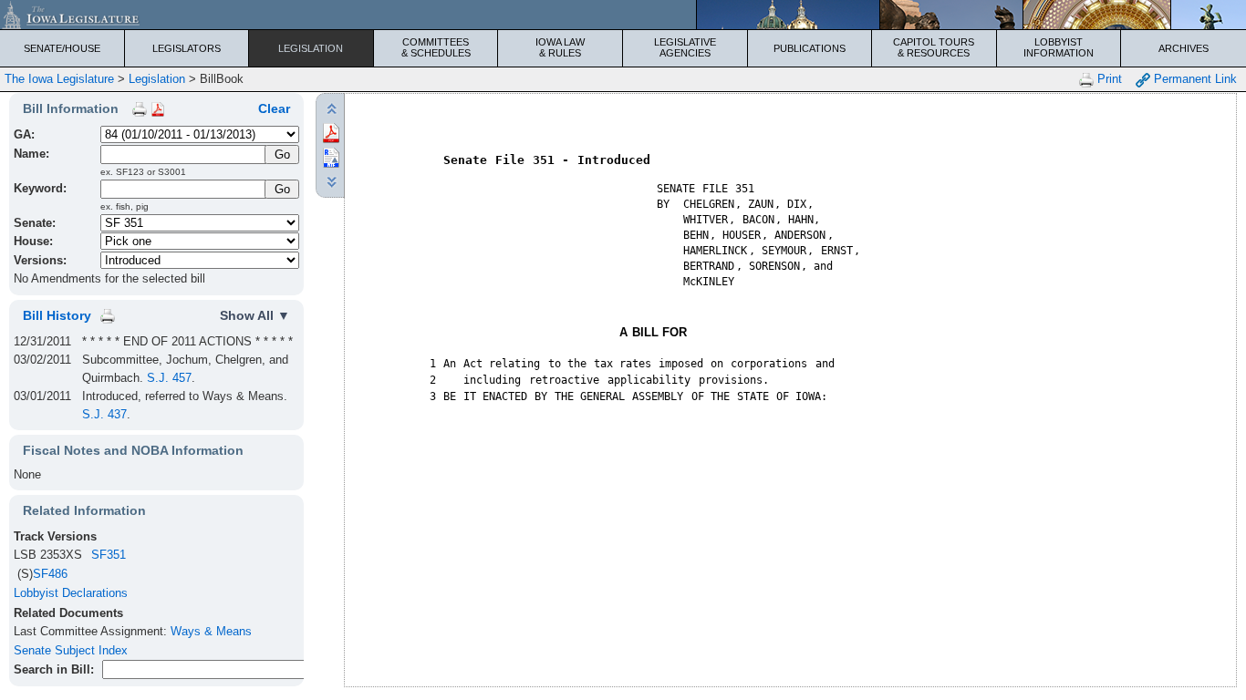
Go (282, 189)
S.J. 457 (169, 378)
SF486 (50, 574)
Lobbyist (1058, 47)
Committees (436, 47)
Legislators (186, 48)
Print (1108, 79)
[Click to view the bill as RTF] (331, 156)
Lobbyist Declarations (71, 593)
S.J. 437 (104, 414)
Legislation (310, 48)
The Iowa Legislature (59, 79)
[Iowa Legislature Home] (623, 14)
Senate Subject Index (71, 650)
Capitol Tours (933, 47)
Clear (274, 108)
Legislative (685, 47)
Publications (810, 48)
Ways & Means (211, 631)
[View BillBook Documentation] (158, 108)
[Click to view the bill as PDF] (331, 132)
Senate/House (62, 48)
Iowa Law (560, 47)
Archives (1183, 48)
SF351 (108, 554)
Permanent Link (1193, 79)
